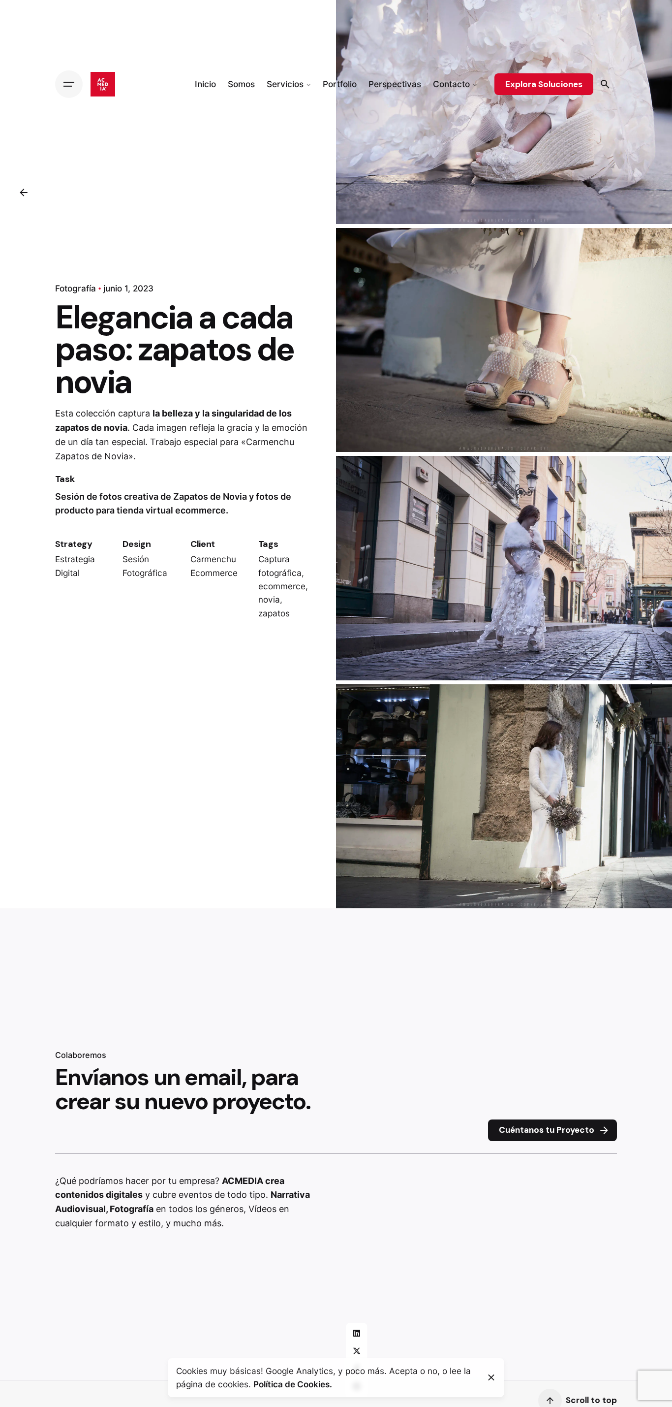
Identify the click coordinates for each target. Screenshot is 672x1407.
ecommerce (281, 586)
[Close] (491, 1377)
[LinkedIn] (357, 1333)
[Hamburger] (69, 84)
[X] (357, 1351)
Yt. (648, 664)
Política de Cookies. (292, 1384)
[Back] (23, 192)
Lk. (648, 688)
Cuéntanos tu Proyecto (546, 1129)
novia (269, 599)
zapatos (274, 613)
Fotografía (75, 288)
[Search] (605, 84)
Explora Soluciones (543, 84)
